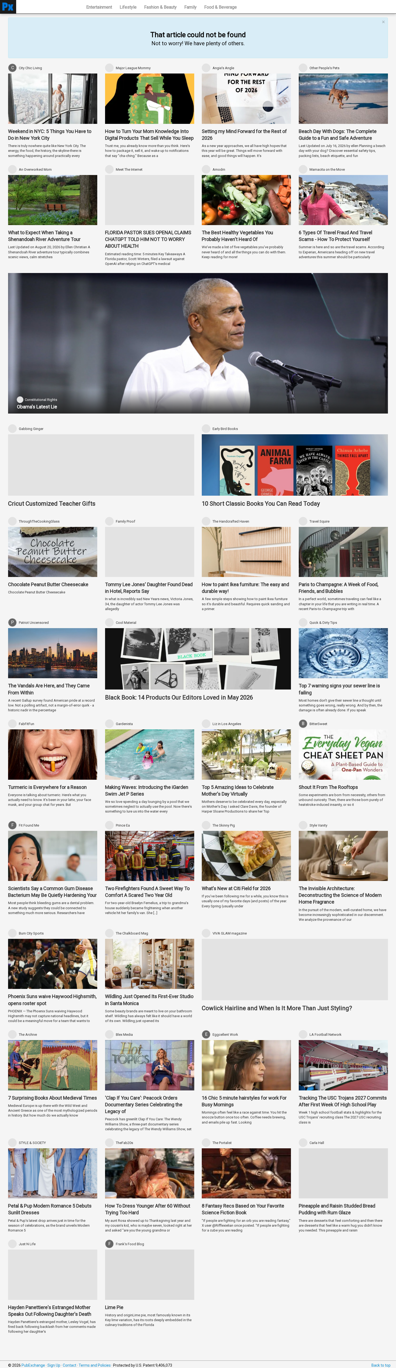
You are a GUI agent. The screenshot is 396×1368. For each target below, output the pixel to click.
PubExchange (33, 1365)
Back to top (381, 1365)
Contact (69, 1365)
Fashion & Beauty (160, 7)
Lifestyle (128, 7)
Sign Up (53, 1365)
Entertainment (99, 7)
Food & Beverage (220, 7)
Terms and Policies (95, 1365)
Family (190, 7)
